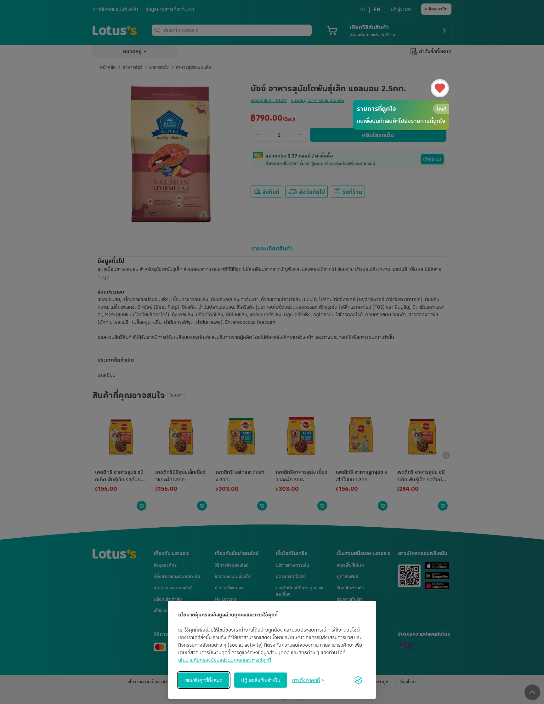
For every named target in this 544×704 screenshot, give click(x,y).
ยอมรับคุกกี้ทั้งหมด (203, 680)
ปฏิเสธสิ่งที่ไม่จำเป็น (260, 680)
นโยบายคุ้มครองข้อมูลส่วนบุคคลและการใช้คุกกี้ (224, 660)
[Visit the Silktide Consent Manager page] (358, 680)
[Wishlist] (440, 88)
